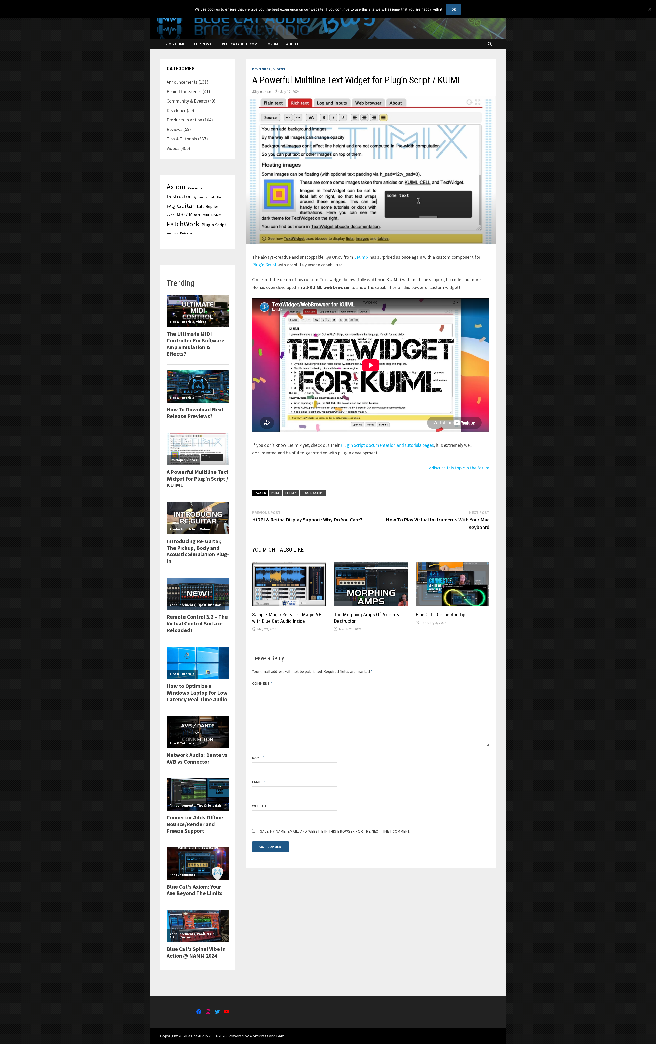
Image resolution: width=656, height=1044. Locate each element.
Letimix (361, 257)
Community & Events (187, 101)
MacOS (170, 215)
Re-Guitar (186, 233)
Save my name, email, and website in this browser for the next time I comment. (335, 831)
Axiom (176, 186)
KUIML (275, 492)
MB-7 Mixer (189, 214)
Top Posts (203, 43)
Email (258, 781)
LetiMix (290, 492)
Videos (279, 69)
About (292, 43)
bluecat (265, 91)
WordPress (258, 1035)
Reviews (174, 129)
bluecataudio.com (239, 43)
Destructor (179, 196)
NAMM (216, 214)
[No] (649, 9)
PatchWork (183, 223)
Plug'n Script (313, 492)
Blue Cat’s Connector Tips (442, 615)
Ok (453, 9)
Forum (271, 43)
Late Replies (208, 206)
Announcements (182, 82)
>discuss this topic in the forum (459, 468)
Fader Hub (215, 197)
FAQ (171, 206)
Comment (262, 683)
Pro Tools (172, 233)
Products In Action (184, 120)
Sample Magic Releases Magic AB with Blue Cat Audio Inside (286, 618)
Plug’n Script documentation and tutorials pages (387, 445)
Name (258, 757)
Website (259, 806)
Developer (261, 69)
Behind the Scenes (184, 91)
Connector (195, 188)
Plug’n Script (264, 265)
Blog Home (174, 43)
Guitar (185, 205)
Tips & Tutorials (182, 139)
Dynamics (200, 197)
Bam (280, 1035)
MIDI (206, 214)
